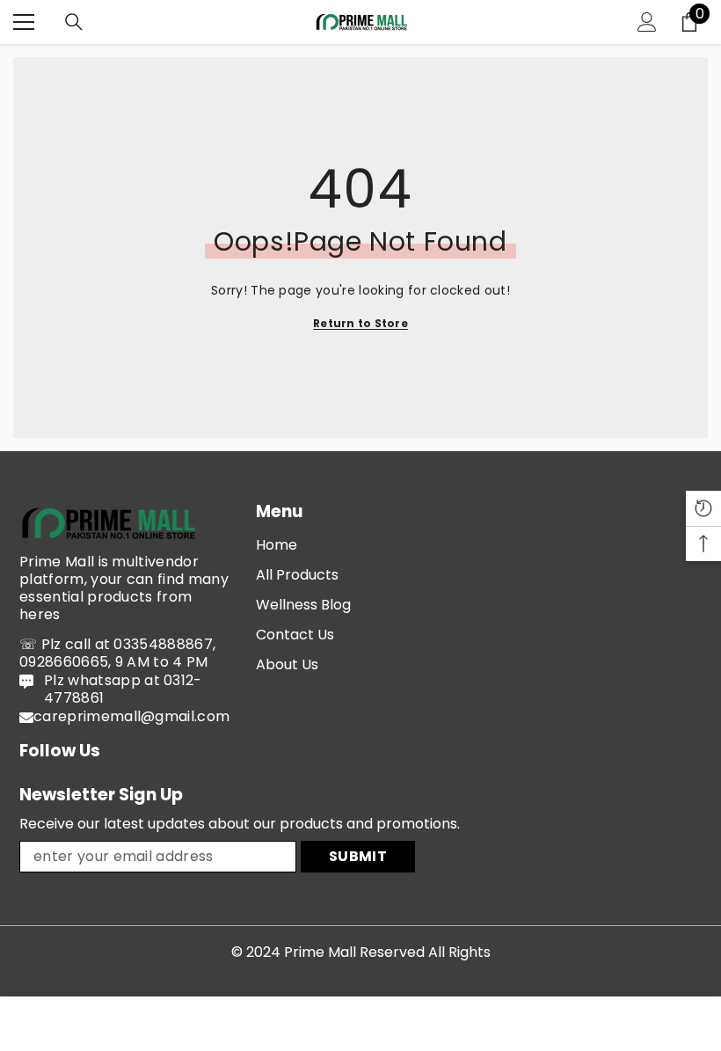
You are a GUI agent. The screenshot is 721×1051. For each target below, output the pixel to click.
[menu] (23, 22)
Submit (358, 856)
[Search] (73, 22)
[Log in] (647, 22)
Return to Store (360, 323)
